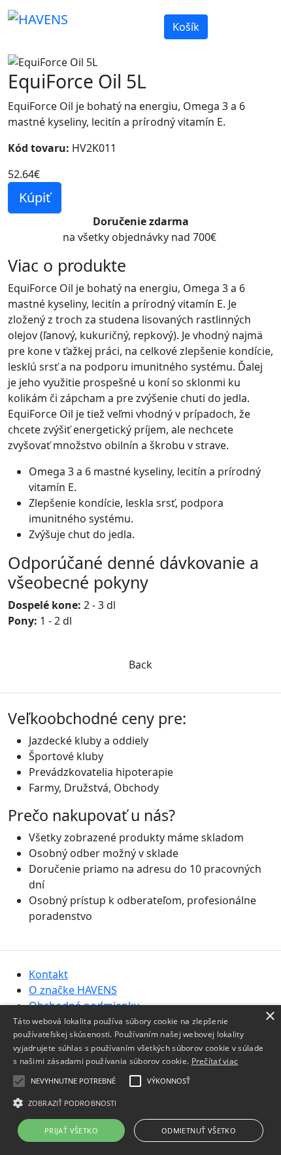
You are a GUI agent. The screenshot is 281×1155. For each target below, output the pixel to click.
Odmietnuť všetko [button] (198, 1130)
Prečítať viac (215, 1061)
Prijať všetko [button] (71, 1130)
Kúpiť (34, 197)
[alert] (140, 1080)
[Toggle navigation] (255, 19)
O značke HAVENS (73, 990)
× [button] (269, 1016)
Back (140, 664)
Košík (186, 27)
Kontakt (48, 974)
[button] (19, 1081)
